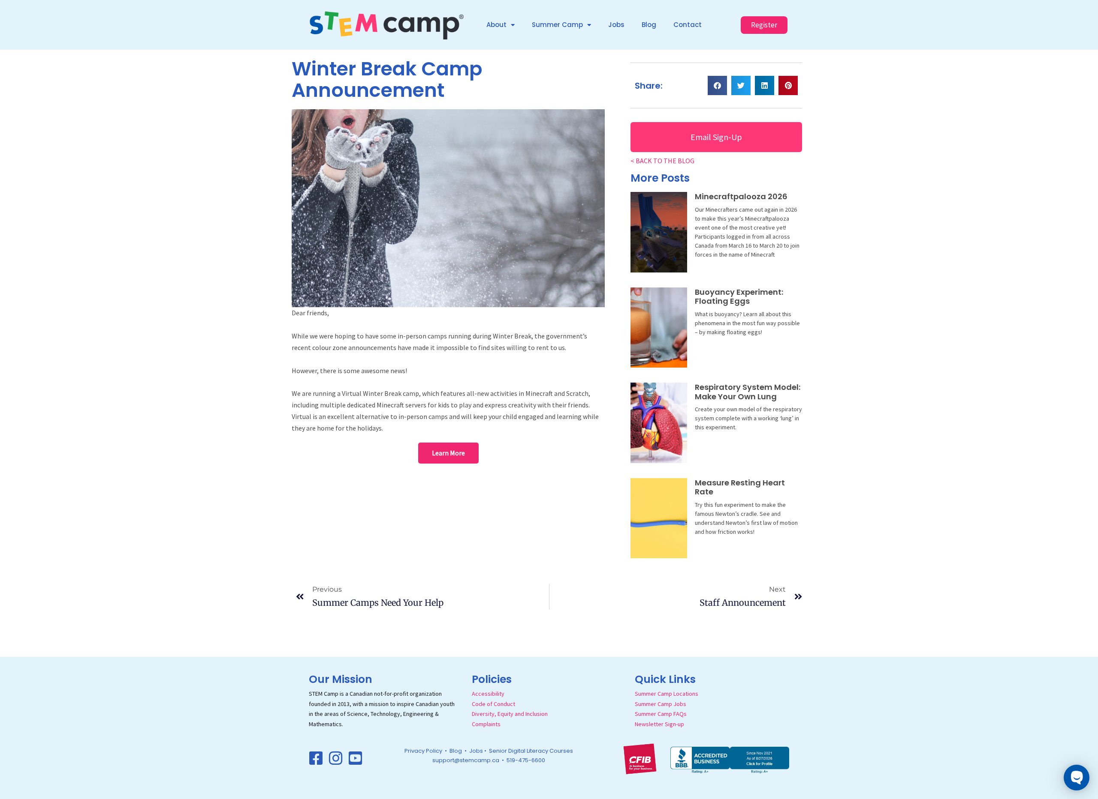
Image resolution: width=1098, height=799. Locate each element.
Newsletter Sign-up (659, 724)
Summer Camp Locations (666, 693)
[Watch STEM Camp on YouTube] (355, 758)
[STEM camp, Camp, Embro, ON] (729, 759)
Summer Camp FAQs (661, 714)
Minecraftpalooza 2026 (741, 196)
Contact (687, 24)
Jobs (616, 24)
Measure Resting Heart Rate (740, 487)
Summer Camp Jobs (660, 704)
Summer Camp (557, 24)
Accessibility (488, 693)
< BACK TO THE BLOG (662, 160)
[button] (717, 85)
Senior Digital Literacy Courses (531, 751)
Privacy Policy (423, 751)
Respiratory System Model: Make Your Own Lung (747, 392)
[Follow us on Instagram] (336, 758)
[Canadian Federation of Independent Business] (640, 758)
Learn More (448, 453)
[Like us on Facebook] (316, 758)
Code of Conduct (493, 704)
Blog (649, 24)
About (496, 24)
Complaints (486, 724)
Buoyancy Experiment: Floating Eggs (739, 297)
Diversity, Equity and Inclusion (510, 714)
